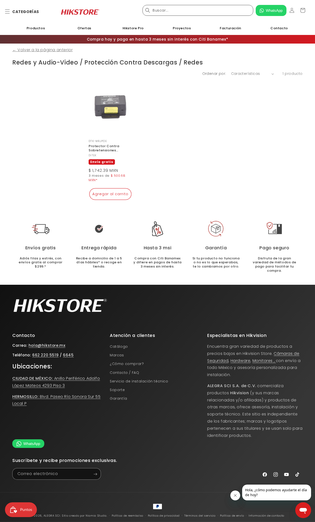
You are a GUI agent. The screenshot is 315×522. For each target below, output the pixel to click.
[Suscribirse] (95, 474)
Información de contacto (266, 516)
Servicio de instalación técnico (139, 381)
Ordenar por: (214, 73)
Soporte (117, 389)
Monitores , (264, 361)
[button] (10, 11)
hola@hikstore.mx (47, 345)
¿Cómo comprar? (127, 364)
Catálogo (119, 346)
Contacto (279, 28)
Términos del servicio (200, 516)
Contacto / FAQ (124, 372)
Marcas (117, 355)
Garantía (118, 398)
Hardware (241, 361)
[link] (157, 229)
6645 (68, 355)
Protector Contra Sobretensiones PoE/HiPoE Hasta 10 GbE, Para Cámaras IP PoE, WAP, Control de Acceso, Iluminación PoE (110, 148)
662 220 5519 (45, 355)
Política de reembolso (127, 516)
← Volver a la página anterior (42, 50)
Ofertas (84, 28)
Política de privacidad (164, 516)
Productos (36, 28)
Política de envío (232, 516)
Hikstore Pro (133, 28)
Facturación (230, 28)
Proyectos (182, 28)
